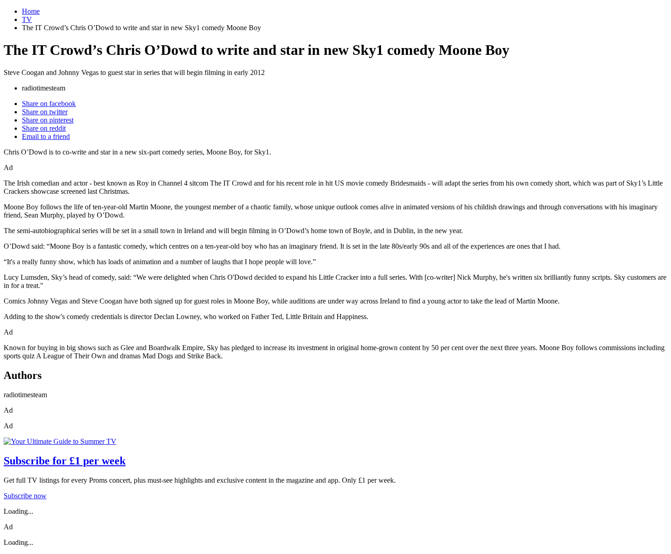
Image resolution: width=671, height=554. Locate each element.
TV (27, 19)
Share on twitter (45, 112)
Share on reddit (44, 128)
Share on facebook (49, 103)
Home (31, 11)
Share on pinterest (47, 120)
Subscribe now (25, 496)
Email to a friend (46, 136)
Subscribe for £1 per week (65, 461)
